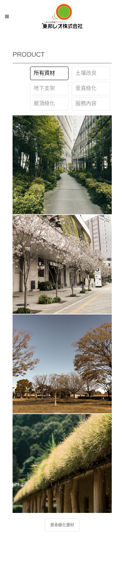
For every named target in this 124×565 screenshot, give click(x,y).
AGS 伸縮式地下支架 (62, 160)
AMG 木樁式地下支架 (62, 259)
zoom (62, 197)
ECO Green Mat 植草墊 (62, 458)
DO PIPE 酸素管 (62, 359)
